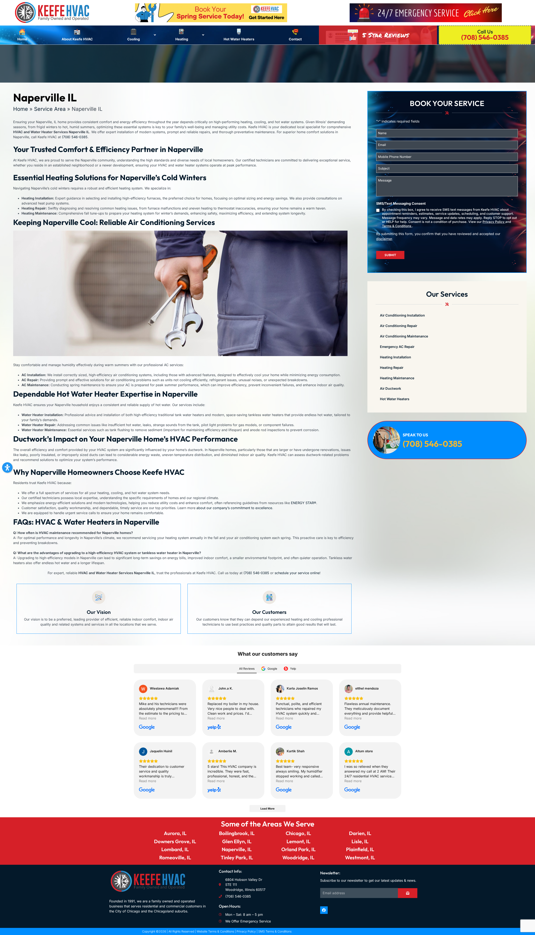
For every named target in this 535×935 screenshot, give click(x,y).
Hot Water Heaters (394, 399)
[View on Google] (143, 689)
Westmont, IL (360, 857)
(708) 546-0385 (75, 137)
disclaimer (384, 239)
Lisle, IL (360, 841)
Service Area (50, 109)
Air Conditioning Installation (402, 315)
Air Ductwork (390, 388)
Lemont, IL (298, 841)
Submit (390, 255)
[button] (7, 467)
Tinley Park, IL (237, 857)
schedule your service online (297, 573)
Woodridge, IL (298, 857)
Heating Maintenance (397, 378)
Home (20, 109)
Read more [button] (147, 718)
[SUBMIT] (407, 893)
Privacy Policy (494, 222)
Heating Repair (391, 367)
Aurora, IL (175, 833)
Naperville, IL (237, 849)
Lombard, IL (175, 849)
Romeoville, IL (175, 857)
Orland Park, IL (298, 849)
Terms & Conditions (397, 226)
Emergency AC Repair (397, 347)
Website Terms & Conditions (215, 931)
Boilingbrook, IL (237, 833)
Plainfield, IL (360, 849)
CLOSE (368, 411)
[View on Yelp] (212, 689)
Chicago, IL (298, 833)
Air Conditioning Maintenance (404, 336)
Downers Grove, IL (175, 841)
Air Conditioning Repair (398, 326)
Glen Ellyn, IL (236, 841)
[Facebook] (324, 910)
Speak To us (415, 434)
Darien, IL (360, 833)
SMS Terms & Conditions (275, 931)
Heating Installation (395, 357)
